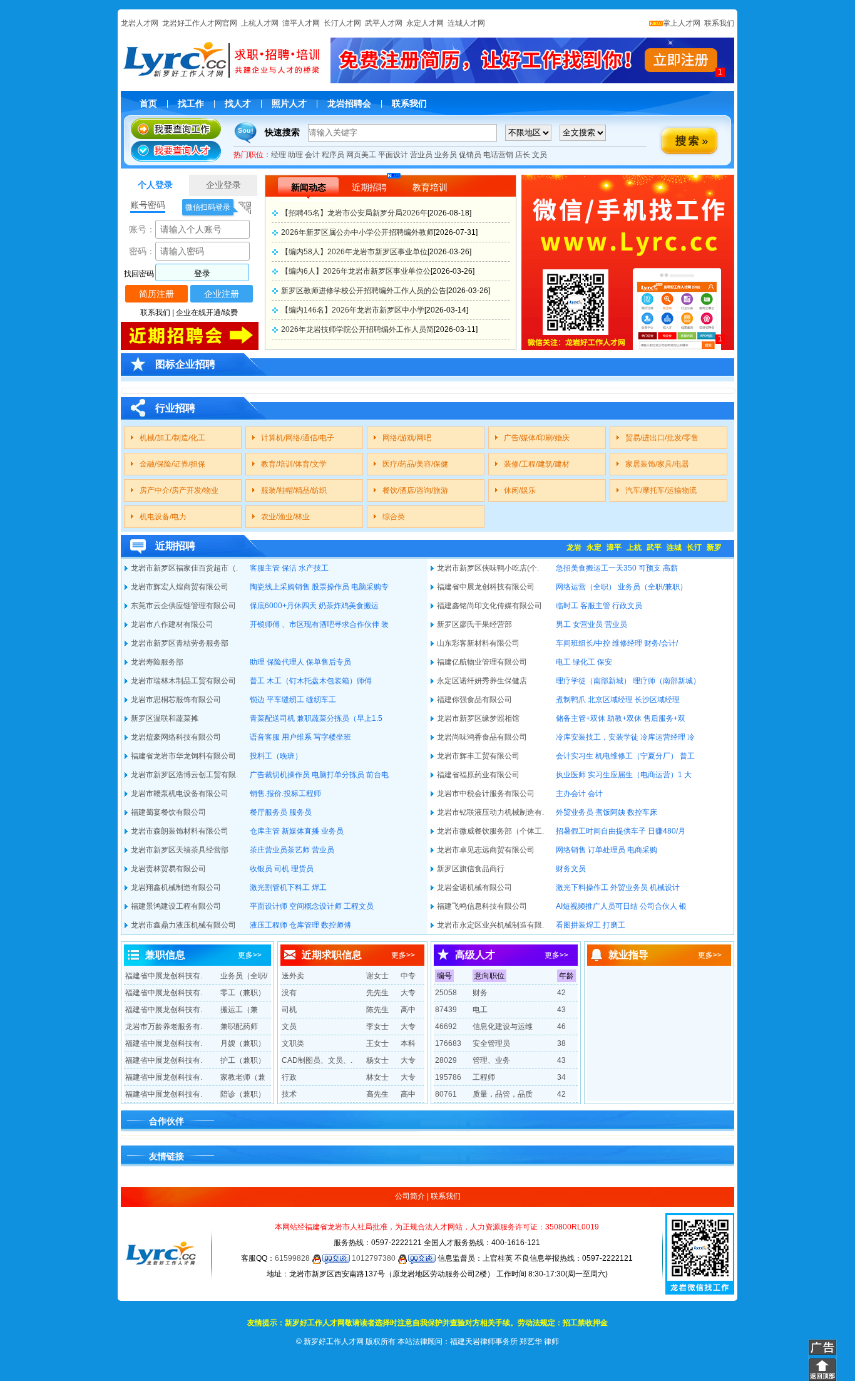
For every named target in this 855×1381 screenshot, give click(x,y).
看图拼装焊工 (578, 925)
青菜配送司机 (272, 718)
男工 (563, 624)
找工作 (191, 103)
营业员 (421, 154)
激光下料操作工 (582, 887)
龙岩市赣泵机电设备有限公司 (179, 793)
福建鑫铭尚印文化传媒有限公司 (489, 605)
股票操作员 (330, 586)
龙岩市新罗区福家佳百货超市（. (184, 568)
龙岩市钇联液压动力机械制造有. (490, 812)
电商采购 (642, 850)
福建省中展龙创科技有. (163, 975)
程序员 (333, 154)
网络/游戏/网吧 (406, 437)
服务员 (300, 812)
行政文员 (627, 605)
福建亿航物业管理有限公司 (482, 662)
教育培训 (430, 187)
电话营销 (498, 154)
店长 (522, 154)
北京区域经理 (610, 699)
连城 (674, 547)
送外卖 (293, 975)
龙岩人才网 (139, 23)
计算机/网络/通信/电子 (297, 437)
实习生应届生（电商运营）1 (635, 774)
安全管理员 (491, 1043)
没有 (289, 992)
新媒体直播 (300, 831)
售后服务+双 (664, 718)
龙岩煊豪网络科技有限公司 (176, 737)
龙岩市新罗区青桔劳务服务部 (179, 643)
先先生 (377, 992)
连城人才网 (466, 23)
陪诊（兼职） (242, 1094)
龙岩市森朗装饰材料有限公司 (179, 831)
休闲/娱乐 (520, 490)
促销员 (470, 154)
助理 (295, 154)
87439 (446, 1009)
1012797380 (374, 1258)
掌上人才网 (681, 23)
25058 (446, 992)
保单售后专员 (328, 662)
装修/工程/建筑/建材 (537, 464)
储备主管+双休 (580, 718)
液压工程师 (268, 925)
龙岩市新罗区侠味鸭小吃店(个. (488, 568)
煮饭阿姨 (610, 812)
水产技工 (314, 568)
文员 (539, 154)
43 (561, 1009)
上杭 (634, 547)
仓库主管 (265, 831)
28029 (446, 1060)
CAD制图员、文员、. (317, 1060)
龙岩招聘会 (349, 103)
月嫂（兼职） (242, 1043)
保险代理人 (285, 662)
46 (561, 1026)
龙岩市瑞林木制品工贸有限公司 (183, 680)
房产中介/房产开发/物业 (179, 490)
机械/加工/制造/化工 (172, 437)
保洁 (289, 568)
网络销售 (571, 850)
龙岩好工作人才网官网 (199, 23)
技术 (289, 1094)
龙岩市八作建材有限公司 (172, 624)
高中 (408, 1009)
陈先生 (377, 1009)
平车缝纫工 (285, 699)
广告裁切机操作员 (280, 774)
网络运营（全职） (586, 586)
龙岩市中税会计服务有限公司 (486, 793)
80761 (446, 1094)
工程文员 (359, 906)
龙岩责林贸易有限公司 (168, 868)
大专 (408, 992)
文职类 (293, 1043)
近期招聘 (369, 187)
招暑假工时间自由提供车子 (601, 831)
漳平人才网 (301, 23)
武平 (654, 547)
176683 (448, 1043)
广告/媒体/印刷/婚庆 (537, 437)
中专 (408, 975)
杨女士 (377, 1060)
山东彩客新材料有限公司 (478, 643)
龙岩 (573, 547)
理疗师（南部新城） (666, 680)
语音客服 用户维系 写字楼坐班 (300, 737)
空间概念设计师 (315, 906)
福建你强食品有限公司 (474, 699)
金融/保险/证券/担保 (172, 464)
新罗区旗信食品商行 (470, 868)
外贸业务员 (574, 812)
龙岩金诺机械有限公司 (474, 887)
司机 (281, 868)
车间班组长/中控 (583, 643)
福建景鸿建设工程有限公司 (176, 906)
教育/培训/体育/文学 (294, 464)
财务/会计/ (661, 643)
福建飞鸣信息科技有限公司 (482, 906)
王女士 (377, 1043)
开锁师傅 (265, 624)
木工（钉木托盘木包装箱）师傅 (319, 680)
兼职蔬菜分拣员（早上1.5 (339, 718)
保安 (604, 662)
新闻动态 (308, 187)
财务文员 (571, 868)
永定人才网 (425, 23)
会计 (312, 154)
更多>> (250, 955)
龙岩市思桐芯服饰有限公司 (176, 699)
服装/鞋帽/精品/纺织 (294, 490)
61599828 (293, 1258)
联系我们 (718, 23)
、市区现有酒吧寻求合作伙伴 (330, 624)
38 (561, 1043)
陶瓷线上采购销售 (280, 586)
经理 (278, 154)
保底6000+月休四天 (283, 605)
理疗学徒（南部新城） (593, 680)
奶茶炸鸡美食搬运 (349, 605)
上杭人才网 (260, 23)
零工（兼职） (242, 992)
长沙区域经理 (657, 699)
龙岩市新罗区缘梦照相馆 (478, 718)
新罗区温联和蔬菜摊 (164, 718)
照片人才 (289, 103)
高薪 (670, 568)
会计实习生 (574, 756)
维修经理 (627, 643)
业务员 (445, 154)
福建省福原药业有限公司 (478, 774)
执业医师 (571, 774)
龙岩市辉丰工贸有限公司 (478, 756)
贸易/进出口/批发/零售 (662, 437)
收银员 (261, 868)
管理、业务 (491, 1060)
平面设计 (393, 154)
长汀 (694, 547)
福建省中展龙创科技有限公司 (486, 586)
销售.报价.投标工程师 (285, 793)
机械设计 (665, 887)
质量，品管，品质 (503, 1094)
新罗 (714, 547)
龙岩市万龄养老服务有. (163, 1026)
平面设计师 (268, 906)
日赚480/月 (666, 831)
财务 (480, 992)
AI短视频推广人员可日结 (597, 906)
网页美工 (361, 154)
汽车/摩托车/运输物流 (661, 490)
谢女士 (377, 975)
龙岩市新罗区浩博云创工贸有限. (184, 774)
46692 (446, 1026)
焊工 (319, 887)
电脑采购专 (370, 586)
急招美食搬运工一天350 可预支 (608, 568)
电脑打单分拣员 (338, 774)
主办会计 (571, 793)
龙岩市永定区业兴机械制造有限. (490, 925)
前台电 (377, 774)
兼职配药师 (239, 1026)
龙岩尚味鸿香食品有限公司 (482, 737)
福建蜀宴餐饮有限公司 (168, 812)
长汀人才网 (342, 23)
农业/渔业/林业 (285, 516)
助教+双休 (624, 718)
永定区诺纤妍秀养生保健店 (482, 680)
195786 (448, 1077)
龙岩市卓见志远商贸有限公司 (486, 850)
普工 (257, 680)
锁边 (257, 699)
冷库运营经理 (662, 737)
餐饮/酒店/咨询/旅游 (415, 490)
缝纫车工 (321, 699)
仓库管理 (304, 925)
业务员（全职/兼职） (652, 586)
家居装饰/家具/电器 (657, 464)
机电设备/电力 (163, 516)
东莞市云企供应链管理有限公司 (183, 605)
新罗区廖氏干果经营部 (474, 624)
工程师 (484, 1077)
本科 (408, 1043)
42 (561, 992)
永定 (594, 547)
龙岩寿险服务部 (157, 662)
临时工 (567, 605)
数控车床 (642, 812)
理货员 (302, 868)
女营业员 (588, 624)
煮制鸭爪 (571, 699)
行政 (289, 1077)
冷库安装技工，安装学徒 (597, 737)
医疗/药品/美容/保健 (415, 464)
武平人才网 (383, 23)
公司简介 (410, 1196)
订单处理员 (606, 850)
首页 (148, 103)
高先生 (377, 1094)
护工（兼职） (242, 1060)
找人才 (238, 103)
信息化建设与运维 (503, 1026)
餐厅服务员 (268, 812)
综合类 (393, 516)
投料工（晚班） (276, 756)
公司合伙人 (658, 906)
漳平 (614, 547)
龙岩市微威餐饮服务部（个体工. (490, 831)
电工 (563, 662)
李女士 (377, 1026)
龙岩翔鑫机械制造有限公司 (176, 887)
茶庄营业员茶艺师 (280, 850)
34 (561, 1077)
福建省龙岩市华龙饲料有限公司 (183, 756)
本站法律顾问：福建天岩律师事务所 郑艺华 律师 (478, 1341)
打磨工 (614, 925)
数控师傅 (336, 925)
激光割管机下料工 (280, 887)
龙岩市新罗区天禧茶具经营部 (179, 850)
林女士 (377, 1077)
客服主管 (265, 568)
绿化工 (584, 662)
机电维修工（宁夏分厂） (636, 756)
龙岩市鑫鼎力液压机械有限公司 (183, 925)
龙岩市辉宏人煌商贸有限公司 (179, 586)
